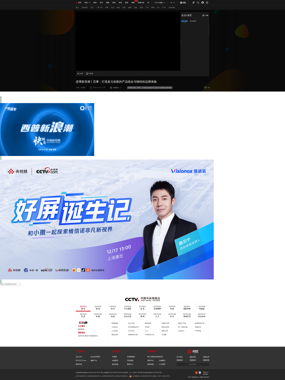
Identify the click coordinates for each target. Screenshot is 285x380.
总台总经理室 (95, 357)
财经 (114, 2)
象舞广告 (94, 360)
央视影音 (115, 360)
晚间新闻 (81, 329)
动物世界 (198, 327)
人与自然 (115, 331)
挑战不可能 (182, 323)
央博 (106, 7)
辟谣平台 (150, 360)
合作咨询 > (193, 364)
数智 (153, 7)
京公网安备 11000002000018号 (142, 376)
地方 (77, 7)
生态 (92, 7)
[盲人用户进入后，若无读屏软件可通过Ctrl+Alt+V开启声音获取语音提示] (194, 2)
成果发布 (206, 357)
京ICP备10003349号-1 (121, 376)
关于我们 (180, 357)
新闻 (95, 2)
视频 (107, 2)
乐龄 (135, 7)
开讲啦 (147, 327)
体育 (120, 2)
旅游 (118, 7)
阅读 (141, 7)
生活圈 (164, 334)
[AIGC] (183, 2)
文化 (112, 7)
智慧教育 (206, 360)
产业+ (164, 7)
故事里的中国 (199, 323)
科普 (124, 7)
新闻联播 (115, 323)
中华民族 (198, 331)
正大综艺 (131, 331)
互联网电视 (131, 357)
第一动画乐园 (182, 327)
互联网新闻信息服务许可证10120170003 (88, 372)
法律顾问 (162, 360)
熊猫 (133, 2)
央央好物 (172, 7)
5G (158, 7)
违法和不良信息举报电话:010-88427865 (150, 372)
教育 (126, 2)
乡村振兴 (84, 7)
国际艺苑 (165, 331)
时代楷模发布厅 (133, 327)
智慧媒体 (180, 360)
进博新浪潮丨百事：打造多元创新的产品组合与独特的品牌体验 (150, 88)
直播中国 (141, 2)
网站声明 (79, 364)
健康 (129, 7)
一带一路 (99, 7)
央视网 (114, 357)
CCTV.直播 (158, 2)
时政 (86, 2)
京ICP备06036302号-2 (94, 376)
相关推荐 (193, 21)
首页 (79, 2)
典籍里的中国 (133, 334)
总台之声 (79, 357)
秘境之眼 (115, 334)
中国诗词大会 (149, 334)
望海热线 (150, 364)
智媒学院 (193, 357)
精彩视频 (184, 21)
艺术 (147, 7)
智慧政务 (193, 360)
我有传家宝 (165, 327)
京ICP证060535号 (81, 376)
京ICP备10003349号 (108, 376)
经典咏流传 (165, 323)
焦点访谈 (131, 323)
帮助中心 (130, 364)
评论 (101, 2)
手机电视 (130, 360)
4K (148, 2)
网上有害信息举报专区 (155, 357)
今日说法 (115, 327)
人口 (146, 331)
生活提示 (181, 331)
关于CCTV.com (81, 360)
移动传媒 (115, 364)
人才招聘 (162, 364)
